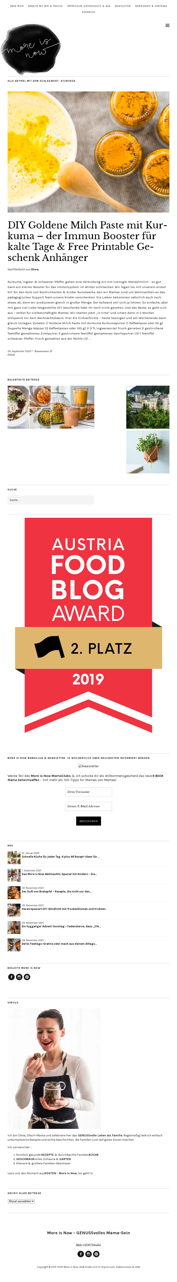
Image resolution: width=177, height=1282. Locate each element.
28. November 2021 (33, 940)
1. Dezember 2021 (31, 870)
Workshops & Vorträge (151, 6)
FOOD (11, 354)
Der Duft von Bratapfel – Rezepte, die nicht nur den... (57, 891)
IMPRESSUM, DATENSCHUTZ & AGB (89, 6)
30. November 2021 (33, 887)
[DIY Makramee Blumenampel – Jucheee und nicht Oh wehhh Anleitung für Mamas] (147, 452)
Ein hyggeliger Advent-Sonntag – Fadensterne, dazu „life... (61, 926)
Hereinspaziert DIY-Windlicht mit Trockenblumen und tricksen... (64, 909)
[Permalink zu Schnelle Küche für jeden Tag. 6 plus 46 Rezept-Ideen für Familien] (14, 857)
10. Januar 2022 (31, 853)
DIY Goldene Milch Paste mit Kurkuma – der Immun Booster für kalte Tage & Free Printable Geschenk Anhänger (87, 241)
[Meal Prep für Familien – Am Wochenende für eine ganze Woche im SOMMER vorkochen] (72, 408)
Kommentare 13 (43, 351)
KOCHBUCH (88, 12)
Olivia (35, 269)
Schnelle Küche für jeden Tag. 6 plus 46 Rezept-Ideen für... (60, 856)
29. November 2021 (33, 905)
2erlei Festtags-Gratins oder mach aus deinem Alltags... (59, 943)
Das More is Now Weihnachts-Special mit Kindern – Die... (59, 874)
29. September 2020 (19, 351)
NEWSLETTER (123, 6)
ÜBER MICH (17, 6)
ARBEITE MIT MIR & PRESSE (45, 6)
